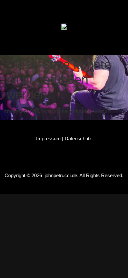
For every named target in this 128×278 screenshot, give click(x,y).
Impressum (48, 138)
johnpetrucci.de (61, 175)
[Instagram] (51, 8)
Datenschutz (78, 138)
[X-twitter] (70, 8)
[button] (64, 43)
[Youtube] (88, 8)
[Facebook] (32, 8)
